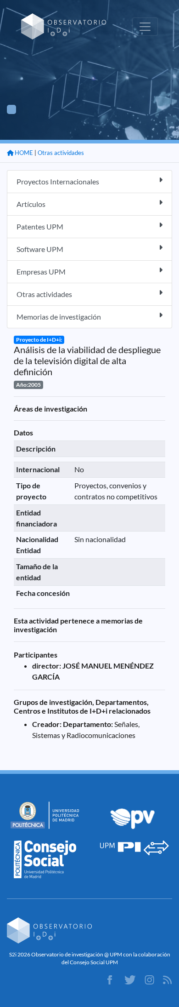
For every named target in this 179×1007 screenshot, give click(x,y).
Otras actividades (61, 152)
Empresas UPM (41, 271)
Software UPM (40, 249)
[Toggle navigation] (145, 26)
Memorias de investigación (59, 316)
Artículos (31, 204)
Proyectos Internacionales (58, 181)
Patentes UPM (40, 226)
